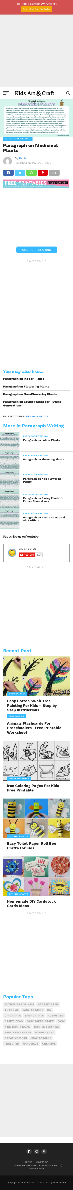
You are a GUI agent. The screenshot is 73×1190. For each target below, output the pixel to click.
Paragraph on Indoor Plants (23, 379)
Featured (11, 1043)
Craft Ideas (13, 1021)
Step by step (48, 1004)
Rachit (23, 158)
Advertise (42, 1162)
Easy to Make (32, 1009)
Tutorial (11, 1009)
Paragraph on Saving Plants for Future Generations (32, 403)
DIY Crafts (12, 1015)
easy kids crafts (17, 1032)
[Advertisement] (36, 51)
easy (61, 1021)
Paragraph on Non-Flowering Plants (30, 394)
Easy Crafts (34, 1015)
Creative (49, 1043)
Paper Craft (44, 1032)
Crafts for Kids (46, 1026)
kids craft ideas (17, 1026)
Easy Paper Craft (40, 1021)
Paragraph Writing (37, 416)
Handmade (30, 1043)
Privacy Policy (38, 1168)
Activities (55, 1015)
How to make (41, 1038)
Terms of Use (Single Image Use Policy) (38, 1165)
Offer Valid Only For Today (36, 9)
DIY (49, 1009)
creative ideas (15, 1038)
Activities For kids (19, 1004)
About (29, 1162)
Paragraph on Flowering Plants (26, 386)
